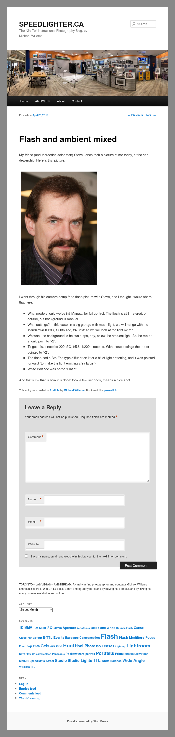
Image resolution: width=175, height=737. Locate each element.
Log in (23, 683)
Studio (61, 660)
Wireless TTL (27, 667)
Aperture (69, 627)
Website (33, 544)
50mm (58, 628)
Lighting (120, 646)
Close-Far (25, 638)
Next (151, 115)
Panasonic (58, 654)
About (61, 101)
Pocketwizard (75, 653)
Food (22, 646)
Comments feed (30, 693)
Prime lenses (124, 653)
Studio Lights (80, 660)
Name (35, 499)
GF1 (52, 646)
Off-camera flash (41, 654)
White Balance (111, 660)
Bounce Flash (124, 628)
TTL (96, 660)
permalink (110, 390)
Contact (77, 101)
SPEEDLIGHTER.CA (51, 24)
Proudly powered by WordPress (87, 721)
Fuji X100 (33, 646)
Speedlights (37, 661)
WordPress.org (29, 698)
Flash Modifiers (131, 637)
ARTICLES (42, 101)
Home (24, 101)
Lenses (108, 645)
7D (50, 627)
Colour (37, 638)
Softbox (24, 661)
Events (58, 637)
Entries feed (27, 688)
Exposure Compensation (82, 638)
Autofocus (83, 628)
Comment (36, 437)
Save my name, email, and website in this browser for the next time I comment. (79, 556)
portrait (90, 654)
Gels (45, 646)
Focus (150, 637)
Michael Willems (74, 390)
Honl (68, 645)
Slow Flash (141, 654)
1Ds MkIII (39, 628)
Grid (59, 646)
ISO (98, 646)
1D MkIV (25, 627)
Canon (139, 627)
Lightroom (138, 645)
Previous (135, 115)
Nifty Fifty (25, 654)
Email (35, 521)
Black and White (103, 627)
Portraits (105, 653)
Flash (109, 636)
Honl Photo (85, 645)
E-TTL (47, 637)
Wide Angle (133, 660)
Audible (54, 390)
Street (50, 661)
